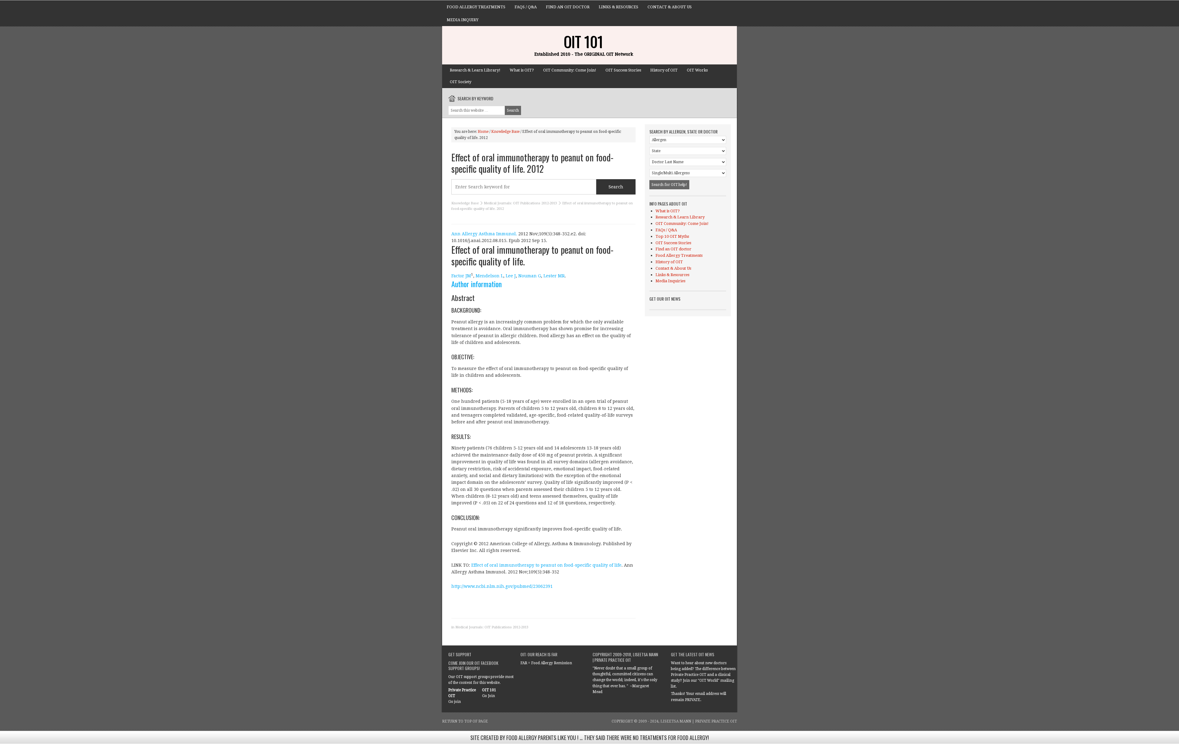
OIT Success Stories (623, 70)
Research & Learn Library (680, 217)
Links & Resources (618, 7)
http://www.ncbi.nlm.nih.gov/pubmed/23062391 (502, 586)
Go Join (488, 696)
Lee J (511, 275)
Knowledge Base (465, 203)
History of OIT (664, 70)
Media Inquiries (670, 281)
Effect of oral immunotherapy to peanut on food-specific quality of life (546, 565)
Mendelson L (489, 275)
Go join (454, 702)
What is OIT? (522, 70)
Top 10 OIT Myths (672, 236)
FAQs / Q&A (526, 7)
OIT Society (460, 81)
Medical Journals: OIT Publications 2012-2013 (520, 203)
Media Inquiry (462, 19)
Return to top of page (465, 721)
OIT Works (697, 70)
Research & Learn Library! (475, 70)
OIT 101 (583, 41)
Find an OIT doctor (568, 7)
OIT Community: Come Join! (569, 70)
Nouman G (529, 275)
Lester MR (554, 275)
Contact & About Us (670, 7)
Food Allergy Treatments (476, 7)
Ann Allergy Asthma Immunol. (484, 233)
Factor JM (461, 275)
